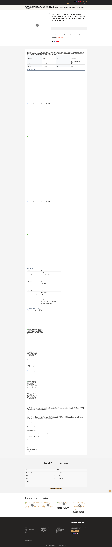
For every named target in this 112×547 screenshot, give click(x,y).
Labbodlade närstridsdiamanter (45, 537)
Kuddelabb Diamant (44, 529)
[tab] (56, 50)
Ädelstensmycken (42, 6)
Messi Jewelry (27, 6)
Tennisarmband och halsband (29, 529)
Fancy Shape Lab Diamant (45, 527)
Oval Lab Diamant (43, 528)
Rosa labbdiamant (43, 532)
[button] (84, 3)
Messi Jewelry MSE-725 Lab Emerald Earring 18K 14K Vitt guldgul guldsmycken (63, 508)
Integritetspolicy (64, 545)
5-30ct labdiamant (43, 526)
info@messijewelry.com (59, 526)
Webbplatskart (58, 545)
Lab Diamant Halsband (28, 540)
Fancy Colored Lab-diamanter (45, 531)
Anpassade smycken (34, 6)
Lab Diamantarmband (28, 538)
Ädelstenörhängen (50, 6)
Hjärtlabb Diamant (43, 530)
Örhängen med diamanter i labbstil (30, 537)
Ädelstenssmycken (28, 527)
